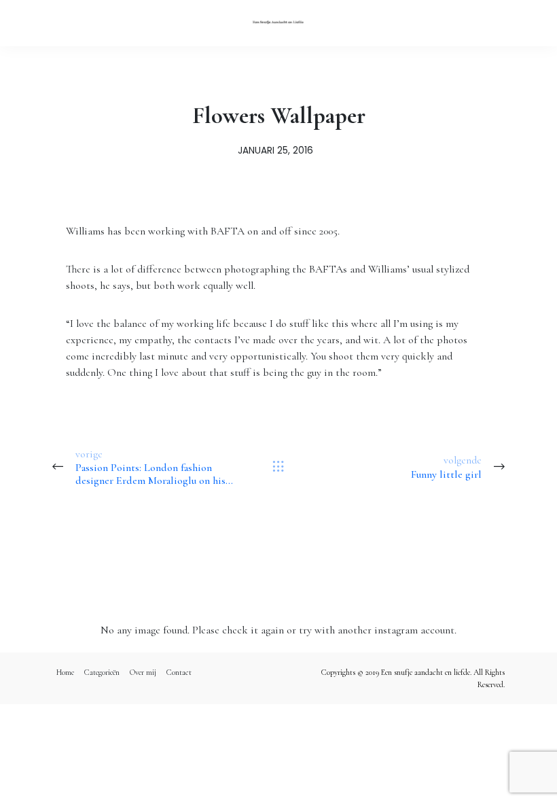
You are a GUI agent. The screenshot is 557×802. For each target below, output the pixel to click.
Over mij (143, 672)
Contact (179, 672)
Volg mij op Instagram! (278, 560)
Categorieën (102, 672)
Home (65, 672)
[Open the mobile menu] (524, 23)
